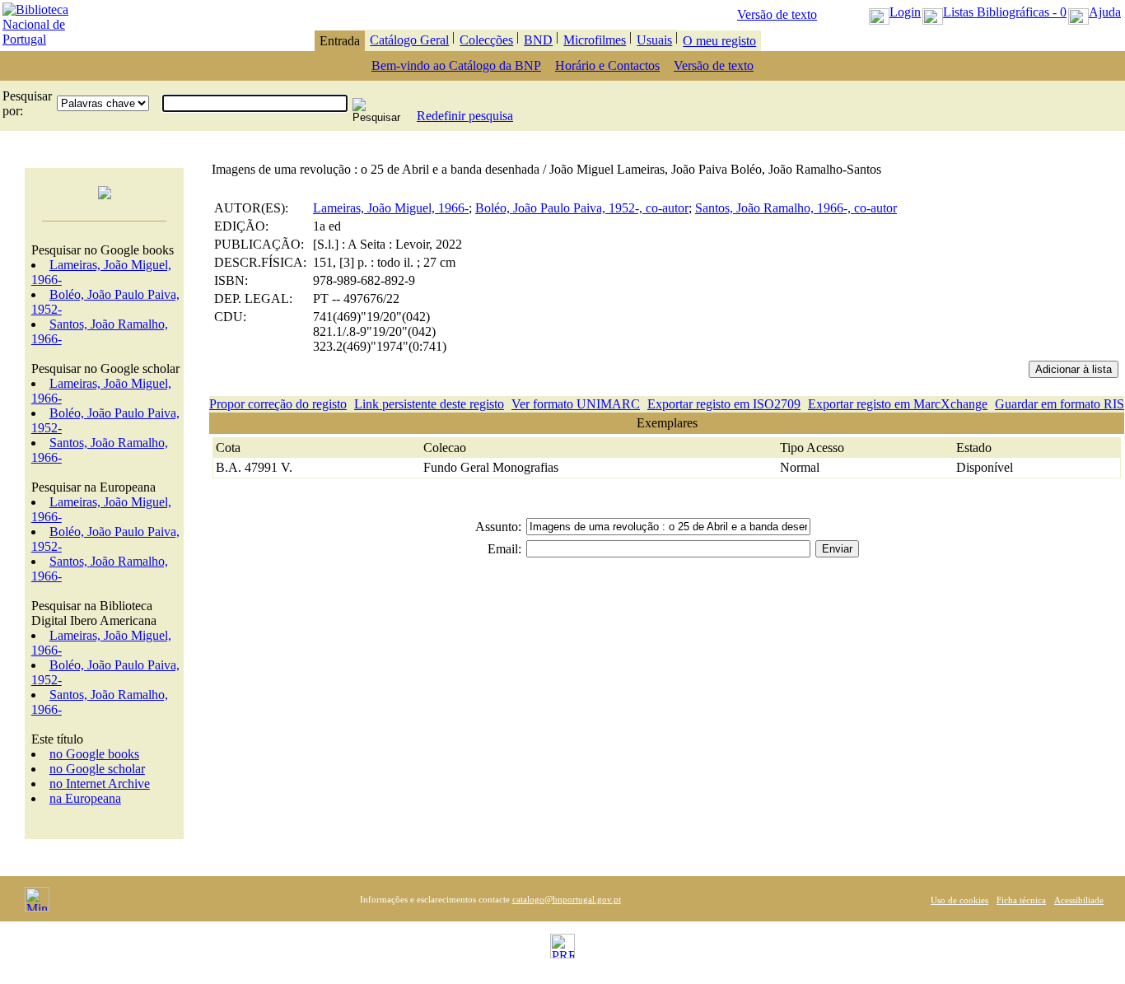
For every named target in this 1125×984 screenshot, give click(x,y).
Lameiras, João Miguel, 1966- (391, 208)
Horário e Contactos (607, 65)
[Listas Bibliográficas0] (932, 12)
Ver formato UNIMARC (575, 404)
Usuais (654, 40)
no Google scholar (97, 769)
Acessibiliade (1079, 900)
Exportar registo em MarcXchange (897, 404)
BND (538, 40)
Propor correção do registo (278, 404)
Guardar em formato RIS (1059, 404)
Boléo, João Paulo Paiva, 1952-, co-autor (582, 208)
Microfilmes (594, 40)
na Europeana (85, 798)
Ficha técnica (1021, 900)
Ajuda (1105, 12)
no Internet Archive (99, 783)
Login (905, 12)
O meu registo (719, 41)
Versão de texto (777, 14)
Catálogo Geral (409, 40)
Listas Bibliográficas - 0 (1005, 12)
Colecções (486, 40)
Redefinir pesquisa (465, 116)
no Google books (94, 754)
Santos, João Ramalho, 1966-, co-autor (796, 208)
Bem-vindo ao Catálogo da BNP (456, 65)
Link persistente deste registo (429, 404)
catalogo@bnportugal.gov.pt (566, 899)
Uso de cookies (959, 900)
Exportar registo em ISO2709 (724, 404)
